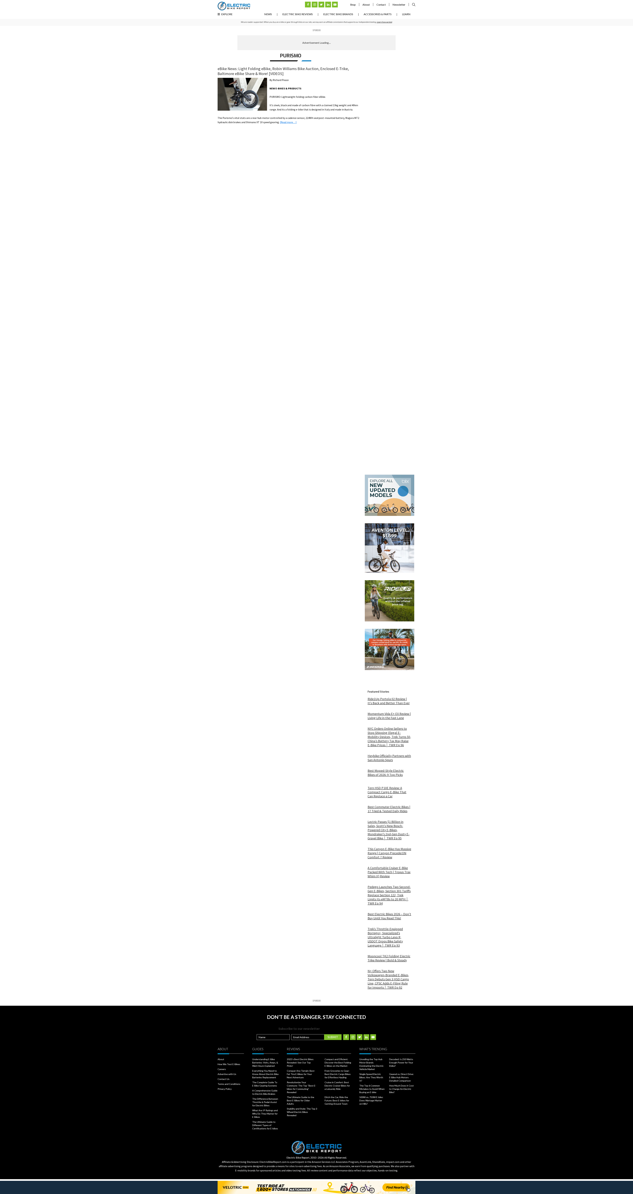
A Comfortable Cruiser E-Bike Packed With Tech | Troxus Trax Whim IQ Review (389, 872)
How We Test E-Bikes (229, 1064)
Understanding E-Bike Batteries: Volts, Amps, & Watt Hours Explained (265, 1062)
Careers (222, 1069)
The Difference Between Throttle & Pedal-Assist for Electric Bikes (265, 1102)
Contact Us (223, 1079)
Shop (353, 4)
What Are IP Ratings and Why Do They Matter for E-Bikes (265, 1113)
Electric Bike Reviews (297, 14)
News (268, 14)
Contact (381, 4)
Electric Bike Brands (338, 14)
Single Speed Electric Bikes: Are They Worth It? (371, 1077)
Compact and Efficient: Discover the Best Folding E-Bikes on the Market (338, 1062)
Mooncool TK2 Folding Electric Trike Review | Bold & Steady (389, 958)
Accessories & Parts (378, 14)
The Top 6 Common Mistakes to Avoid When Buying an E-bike (372, 1089)
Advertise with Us (227, 1074)
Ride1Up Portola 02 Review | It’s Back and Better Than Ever (389, 701)
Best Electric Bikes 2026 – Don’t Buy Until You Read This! (389, 916)
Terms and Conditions (229, 1084)
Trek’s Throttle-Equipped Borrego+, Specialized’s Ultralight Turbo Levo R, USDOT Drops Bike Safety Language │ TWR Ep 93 (385, 937)
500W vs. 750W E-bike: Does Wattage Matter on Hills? (371, 1100)
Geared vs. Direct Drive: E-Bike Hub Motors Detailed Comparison (401, 1077)
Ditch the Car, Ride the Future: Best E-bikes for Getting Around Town (337, 1100)
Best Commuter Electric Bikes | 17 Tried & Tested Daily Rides (389, 809)
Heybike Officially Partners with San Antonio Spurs (389, 758)
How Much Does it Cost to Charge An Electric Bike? (401, 1089)
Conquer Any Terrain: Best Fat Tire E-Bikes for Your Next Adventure (301, 1074)
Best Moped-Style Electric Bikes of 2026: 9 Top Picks (386, 772)
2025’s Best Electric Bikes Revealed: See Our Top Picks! (300, 1062)
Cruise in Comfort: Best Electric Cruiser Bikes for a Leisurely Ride (337, 1085)
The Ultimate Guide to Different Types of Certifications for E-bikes (265, 1125)
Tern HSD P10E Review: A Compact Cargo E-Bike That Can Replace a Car (387, 792)
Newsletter (398, 4)
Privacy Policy (225, 1088)
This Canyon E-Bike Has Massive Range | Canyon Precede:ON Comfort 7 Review (389, 853)
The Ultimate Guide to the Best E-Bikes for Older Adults (300, 1100)
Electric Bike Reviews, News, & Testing (234, 6)
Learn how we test (384, 22)
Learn (406, 14)
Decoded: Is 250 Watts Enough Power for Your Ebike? (401, 1062)
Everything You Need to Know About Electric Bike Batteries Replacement (265, 1074)
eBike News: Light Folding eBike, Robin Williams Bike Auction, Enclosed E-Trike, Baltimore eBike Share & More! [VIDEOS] (283, 71)
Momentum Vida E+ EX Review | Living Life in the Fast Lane (389, 716)
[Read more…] (288, 122)
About (366, 4)
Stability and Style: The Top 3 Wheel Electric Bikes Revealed (302, 1112)
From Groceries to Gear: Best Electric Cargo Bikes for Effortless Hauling (338, 1074)
